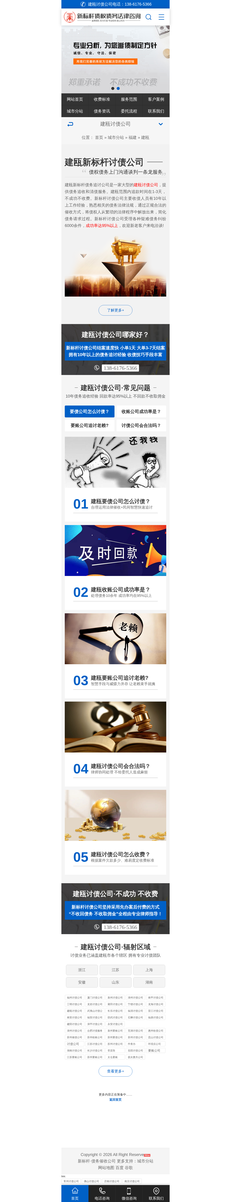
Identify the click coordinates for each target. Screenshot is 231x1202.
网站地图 (106, 1167)
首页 (99, 137)
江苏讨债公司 (94, 1043)
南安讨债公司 (74, 1017)
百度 (120, 1167)
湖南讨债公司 (74, 1050)
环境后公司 (154, 1043)
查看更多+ (115, 1071)
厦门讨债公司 (94, 997)
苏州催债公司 (74, 1037)
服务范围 (129, 99)
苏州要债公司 (115, 1037)
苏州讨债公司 (135, 1037)
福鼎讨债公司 (155, 1017)
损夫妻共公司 (135, 1057)
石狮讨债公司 (135, 1017)
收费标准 (102, 99)
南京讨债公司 (132, 1181)
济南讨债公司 (111, 1181)
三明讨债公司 (74, 1004)
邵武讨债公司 (115, 1017)
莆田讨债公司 (115, 1004)
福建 (133, 137)
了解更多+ (115, 310)
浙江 (82, 970)
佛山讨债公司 (91, 1181)
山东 (115, 982)
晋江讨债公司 (155, 1010)
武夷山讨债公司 (94, 1011)
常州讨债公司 (71, 1181)
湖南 (149, 982)
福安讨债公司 (94, 1017)
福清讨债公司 (135, 1010)
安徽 (82, 982)
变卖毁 (111, 1050)
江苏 (115, 970)
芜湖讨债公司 (135, 1030)
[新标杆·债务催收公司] (108, 16)
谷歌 (129, 1167)
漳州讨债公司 (135, 997)
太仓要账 (113, 1057)
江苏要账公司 (74, 1057)
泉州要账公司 (115, 1030)
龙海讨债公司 (155, 1004)
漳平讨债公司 (94, 1024)
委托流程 (129, 111)
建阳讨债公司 (74, 1024)
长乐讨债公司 (115, 1010)
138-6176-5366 (120, 368)
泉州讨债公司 (115, 997)
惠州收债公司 (155, 1030)
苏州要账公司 (94, 1057)
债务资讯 (102, 111)
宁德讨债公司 (135, 1004)
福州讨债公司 (74, 997)
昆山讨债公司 (155, 1037)
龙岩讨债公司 (94, 1004)
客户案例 (156, 99)
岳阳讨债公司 (135, 1050)
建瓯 (145, 137)
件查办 (131, 1043)
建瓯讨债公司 (74, 1010)
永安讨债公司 (115, 1024)
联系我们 (156, 111)
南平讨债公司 (155, 997)
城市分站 (75, 111)
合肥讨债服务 (94, 1030)
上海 (149, 970)
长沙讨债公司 (94, 1050)
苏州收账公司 (94, 1037)
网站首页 (75, 99)
